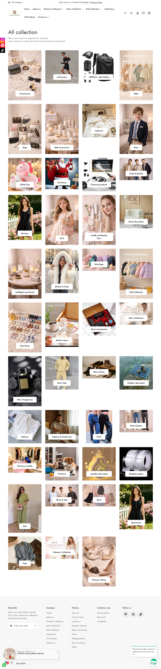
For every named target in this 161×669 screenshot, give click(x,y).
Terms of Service (79, 642)
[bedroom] (99, 120)
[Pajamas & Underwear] (62, 426)
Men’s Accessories (99, 329)
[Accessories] (25, 75)
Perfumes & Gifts (24, 466)
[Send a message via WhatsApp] (4, 665)
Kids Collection (92, 9)
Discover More (96, 2)
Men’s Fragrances (25, 399)
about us (75, 612)
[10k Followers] (133, 614)
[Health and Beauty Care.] (99, 220)
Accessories (24, 93)
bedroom (99, 130)
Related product (136, 473)
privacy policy (103, 612)
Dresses (24, 233)
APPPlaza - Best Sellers (99, 77)
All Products (29, 17)
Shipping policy (78, 638)
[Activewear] (62, 67)
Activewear (62, 77)
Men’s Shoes (99, 371)
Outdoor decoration (136, 382)
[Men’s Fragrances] (25, 381)
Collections (109, 9)
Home (27, 9)
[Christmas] (62, 173)
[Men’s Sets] (62, 373)
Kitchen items (62, 340)
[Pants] (99, 426)
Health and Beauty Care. (99, 237)
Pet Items (62, 473)
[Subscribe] (35, 626)
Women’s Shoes (99, 579)
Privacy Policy (78, 617)
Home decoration (136, 221)
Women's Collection (52, 9)
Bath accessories (62, 147)
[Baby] (136, 75)
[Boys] (136, 129)
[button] (149, 13)
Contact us (42, 17)
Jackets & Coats (62, 286)
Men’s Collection (73, 9)
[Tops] (25, 553)
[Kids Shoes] (25, 327)
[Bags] (25, 129)
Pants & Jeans (136, 425)
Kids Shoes (25, 345)
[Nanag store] (14, 13)
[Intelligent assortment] (25, 274)
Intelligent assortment (24, 292)
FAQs (74, 647)
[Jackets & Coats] (62, 271)
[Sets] (25, 508)
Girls (62, 238)
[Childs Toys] (25, 174)
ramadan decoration (99, 473)
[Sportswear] (136, 506)
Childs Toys (25, 184)
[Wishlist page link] (125, 13)
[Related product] (136, 463)
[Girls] (62, 220)
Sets (25, 526)
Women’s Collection (62, 552)
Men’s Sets (62, 382)
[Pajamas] (25, 426)
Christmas (62, 182)
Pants (99, 436)
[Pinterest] (126, 614)
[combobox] (10, 663)
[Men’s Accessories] (99, 319)
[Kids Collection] (136, 274)
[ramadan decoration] (99, 463)
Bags (25, 147)
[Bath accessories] (62, 129)
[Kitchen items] (62, 324)
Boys (136, 147)
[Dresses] (25, 217)
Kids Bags (99, 264)
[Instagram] (2, 40)
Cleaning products (99, 184)
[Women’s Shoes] (99, 561)
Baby (136, 93)
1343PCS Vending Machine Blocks (30, 653)
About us (37, 9)
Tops (25, 563)
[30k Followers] (141, 614)
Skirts (99, 499)
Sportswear (136, 522)
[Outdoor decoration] (136, 373)
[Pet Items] (62, 463)
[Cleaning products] (99, 174)
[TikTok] (2, 50)
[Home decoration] (136, 211)
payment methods (79, 625)
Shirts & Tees (62, 499)
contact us (76, 621)
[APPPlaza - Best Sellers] (99, 67)
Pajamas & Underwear (62, 436)
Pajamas (24, 436)
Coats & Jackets (136, 173)
